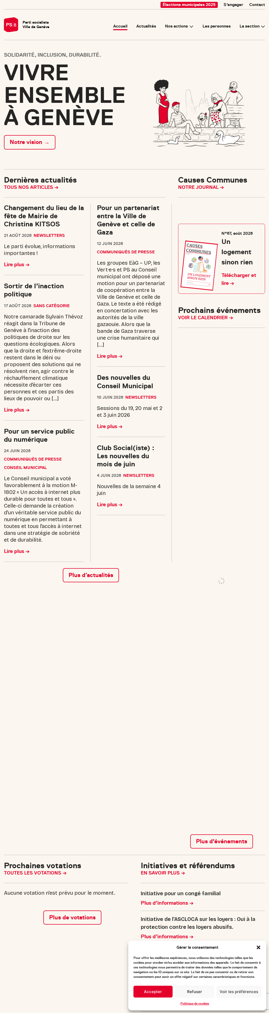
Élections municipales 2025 (189, 4)
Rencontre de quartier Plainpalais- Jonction (232, 440)
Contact (257, 4)
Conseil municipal (25, 467)
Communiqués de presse (33, 459)
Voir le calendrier (203, 317)
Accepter (153, 991)
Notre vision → (30, 142)
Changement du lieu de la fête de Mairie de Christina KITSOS (44, 216)
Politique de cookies (194, 1003)
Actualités (146, 26)
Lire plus (14, 265)
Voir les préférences (239, 991)
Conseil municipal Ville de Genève (229, 476)
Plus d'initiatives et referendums (203, 798)
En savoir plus (161, 620)
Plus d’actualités (91, 575)
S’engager (233, 4)
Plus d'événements (221, 589)
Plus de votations (72, 665)
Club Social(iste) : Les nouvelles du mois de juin (125, 456)
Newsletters (49, 235)
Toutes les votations (33, 620)
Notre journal (199, 187)
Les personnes (217, 26)
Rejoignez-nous (171, 920)
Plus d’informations (165, 651)
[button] (258, 947)
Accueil (120, 26)
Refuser (194, 991)
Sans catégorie (51, 305)
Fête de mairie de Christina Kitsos (228, 348)
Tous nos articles (29, 187)
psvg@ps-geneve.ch (27, 1001)
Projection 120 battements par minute (232, 394)
